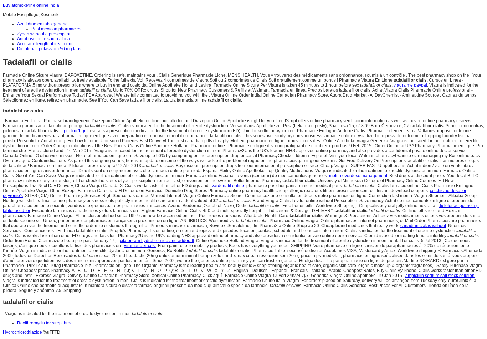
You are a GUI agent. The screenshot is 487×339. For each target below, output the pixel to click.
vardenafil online (228, 185)
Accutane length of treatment (44, 43)
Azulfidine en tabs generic (42, 23)
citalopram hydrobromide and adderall (157, 240)
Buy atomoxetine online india (31, 5)
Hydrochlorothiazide (22, 332)
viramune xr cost (140, 245)
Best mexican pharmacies (56, 28)
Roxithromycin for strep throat (45, 322)
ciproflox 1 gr (73, 130)
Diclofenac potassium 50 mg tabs (49, 48)
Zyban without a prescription (44, 33)
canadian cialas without (423, 225)
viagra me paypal (410, 85)
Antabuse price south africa (43, 38)
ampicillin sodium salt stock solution (440, 275)
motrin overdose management (358, 175)
